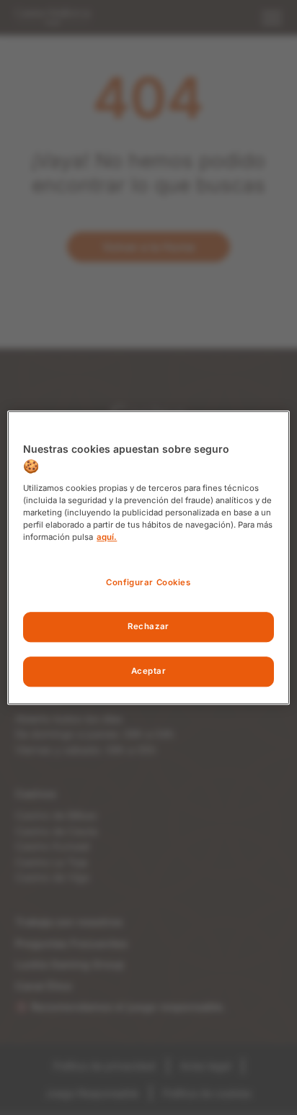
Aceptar (149, 671)
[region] (148, 557)
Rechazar (148, 626)
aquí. (107, 537)
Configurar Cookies (148, 582)
